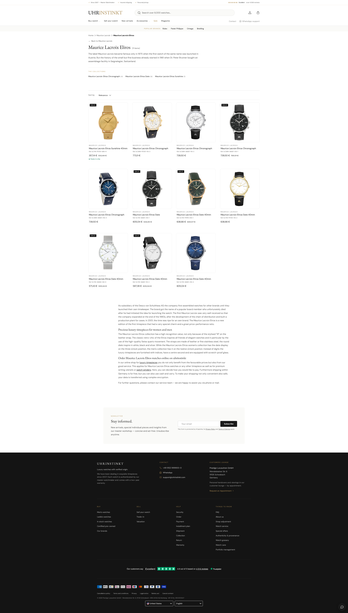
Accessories (142, 21)
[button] (258, 13)
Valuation (141, 521)
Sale (155, 21)
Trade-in (140, 517)
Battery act (155, 593)
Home (91, 35)
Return (179, 540)
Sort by (91, 95)
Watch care (221, 545)
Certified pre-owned (106, 526)
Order (178, 517)
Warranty (180, 545)
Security (179, 512)
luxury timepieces (148, 362)
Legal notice (144, 593)
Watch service (222, 526)
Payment (180, 521)
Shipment (180, 531)
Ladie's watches (104, 517)
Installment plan (183, 526)
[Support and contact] (342, 607)
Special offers (222, 531)
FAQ (217, 512)
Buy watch (93, 21)
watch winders (143, 369)
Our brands (102, 531)
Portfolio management (225, 549)
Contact (232, 21)
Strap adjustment (223, 521)
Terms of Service (224, 429)
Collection (180, 535)
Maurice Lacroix (103, 35)
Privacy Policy (210, 429)
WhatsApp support (251, 21)
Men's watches (103, 512)
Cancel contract (167, 593)
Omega (190, 28)
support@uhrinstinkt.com (174, 477)
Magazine (165, 21)
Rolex (165, 28)
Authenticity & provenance (227, 535)
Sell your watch (111, 21)
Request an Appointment (221, 491)
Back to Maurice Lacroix (100, 41)
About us (220, 517)
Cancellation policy (103, 593)
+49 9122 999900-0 (172, 468)
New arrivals (127, 21)
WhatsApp (167, 472)
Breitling (200, 28)
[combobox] (185, 13)
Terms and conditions (120, 593)
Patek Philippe (177, 28)
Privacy (134, 593)
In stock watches (104, 521)
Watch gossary (222, 540)
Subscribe (228, 424)
